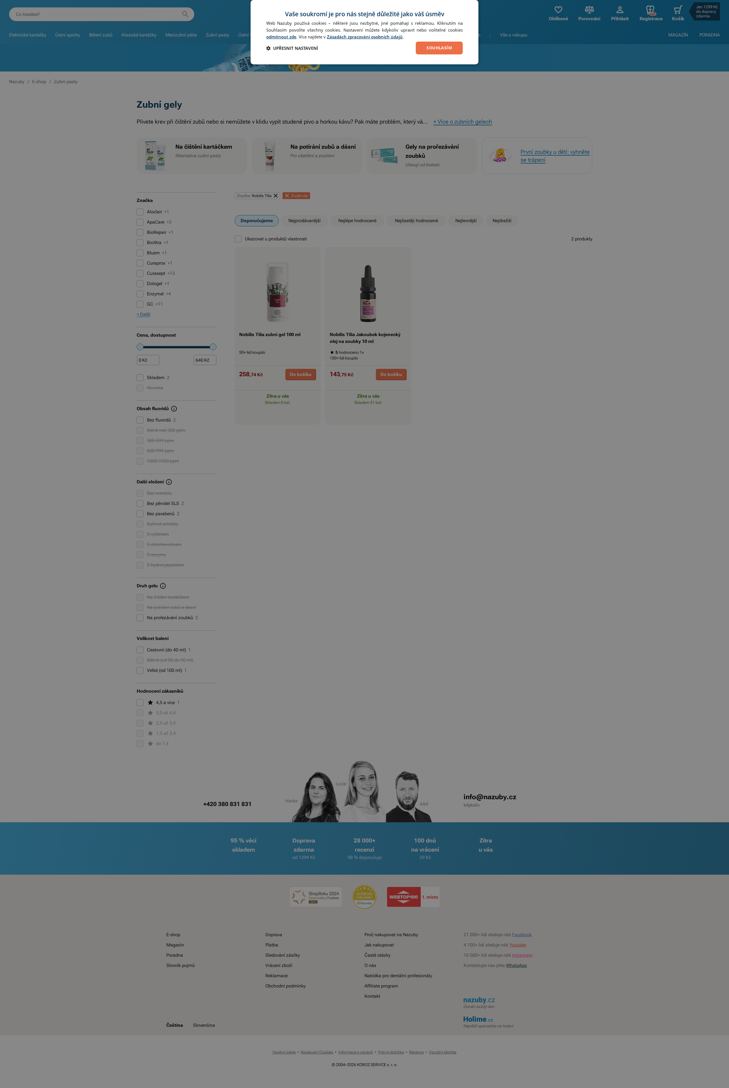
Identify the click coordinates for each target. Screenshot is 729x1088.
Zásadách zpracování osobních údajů (365, 37)
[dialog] (364, 32)
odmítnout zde (281, 37)
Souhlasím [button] (439, 47)
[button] (292, 48)
